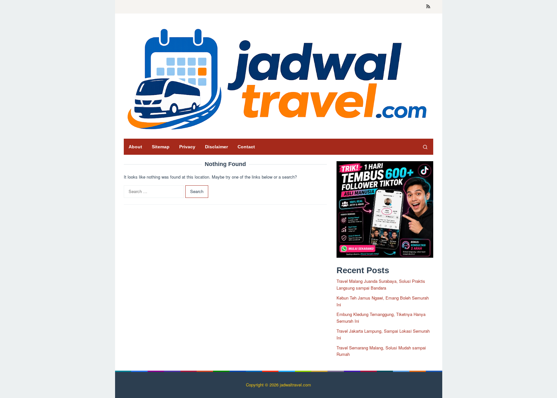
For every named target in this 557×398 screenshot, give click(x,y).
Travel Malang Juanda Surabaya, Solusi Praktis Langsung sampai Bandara (381, 284)
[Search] (425, 147)
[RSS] (428, 7)
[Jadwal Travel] (278, 78)
